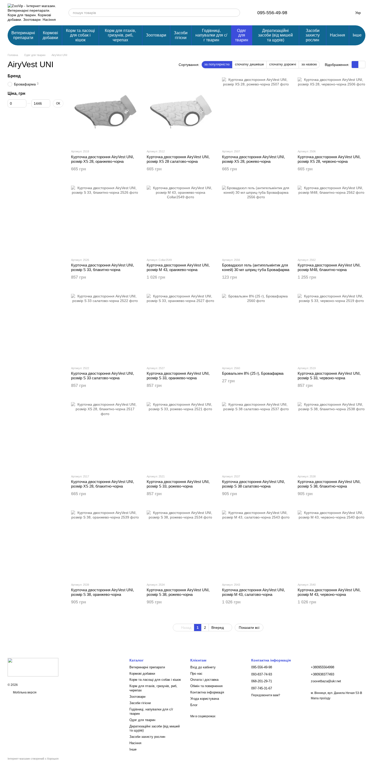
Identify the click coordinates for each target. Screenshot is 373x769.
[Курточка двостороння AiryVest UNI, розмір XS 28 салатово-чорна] (181, 111)
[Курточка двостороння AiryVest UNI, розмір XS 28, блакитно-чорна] (105, 436)
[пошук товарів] (236, 13)
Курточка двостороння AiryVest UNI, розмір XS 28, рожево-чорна (253, 159)
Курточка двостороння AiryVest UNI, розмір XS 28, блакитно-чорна (102, 483)
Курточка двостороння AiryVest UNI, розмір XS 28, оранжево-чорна (102, 159)
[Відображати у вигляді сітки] (355, 64)
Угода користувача (204, 699)
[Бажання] (320, 13)
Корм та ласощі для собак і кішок (80, 35)
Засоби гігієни (181, 35)
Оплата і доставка (204, 680)
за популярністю (217, 64)
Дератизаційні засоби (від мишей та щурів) (275, 35)
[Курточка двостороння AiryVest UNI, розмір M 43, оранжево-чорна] (181, 220)
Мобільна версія (24, 692)
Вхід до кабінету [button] (203, 667)
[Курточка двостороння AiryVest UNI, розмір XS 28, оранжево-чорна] (105, 111)
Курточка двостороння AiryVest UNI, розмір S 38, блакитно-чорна (329, 483)
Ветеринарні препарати (23, 35)
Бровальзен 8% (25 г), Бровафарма (252, 373)
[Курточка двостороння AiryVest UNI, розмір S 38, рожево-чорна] (181, 544)
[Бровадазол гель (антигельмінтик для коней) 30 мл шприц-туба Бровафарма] (256, 220)
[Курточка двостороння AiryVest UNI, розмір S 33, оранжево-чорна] (181, 328)
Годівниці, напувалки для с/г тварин (211, 35)
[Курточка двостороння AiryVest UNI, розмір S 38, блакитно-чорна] (332, 436)
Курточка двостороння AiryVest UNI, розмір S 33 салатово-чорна (102, 375)
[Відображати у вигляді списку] (362, 64)
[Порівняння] (306, 13)
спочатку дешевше (249, 64)
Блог (194, 705)
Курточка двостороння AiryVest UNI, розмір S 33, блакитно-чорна (102, 267)
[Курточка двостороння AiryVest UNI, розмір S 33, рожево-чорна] (181, 436)
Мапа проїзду (320, 698)
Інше (357, 35)
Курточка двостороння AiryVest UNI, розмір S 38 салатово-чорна (253, 483)
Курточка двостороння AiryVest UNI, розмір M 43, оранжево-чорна (178, 267)
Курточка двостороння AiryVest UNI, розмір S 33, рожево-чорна (178, 483)
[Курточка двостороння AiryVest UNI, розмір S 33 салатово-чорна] (105, 328)
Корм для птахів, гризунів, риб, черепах (120, 35)
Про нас (196, 673)
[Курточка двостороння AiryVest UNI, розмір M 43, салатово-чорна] (256, 544)
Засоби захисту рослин (313, 35)
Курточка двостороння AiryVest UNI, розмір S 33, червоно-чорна (329, 375)
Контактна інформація (207, 692)
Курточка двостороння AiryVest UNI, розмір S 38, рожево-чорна (178, 592)
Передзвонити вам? (265, 695)
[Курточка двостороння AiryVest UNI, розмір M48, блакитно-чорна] (332, 220)
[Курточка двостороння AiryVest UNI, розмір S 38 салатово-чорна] (256, 436)
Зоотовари (156, 35)
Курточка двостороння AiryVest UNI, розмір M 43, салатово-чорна (253, 592)
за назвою (309, 64)
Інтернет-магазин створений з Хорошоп (33, 758)
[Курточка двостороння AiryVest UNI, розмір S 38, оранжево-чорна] (105, 544)
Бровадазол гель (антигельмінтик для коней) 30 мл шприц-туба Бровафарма (255, 267)
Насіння (337, 35)
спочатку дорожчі (282, 64)
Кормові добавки (50, 35)
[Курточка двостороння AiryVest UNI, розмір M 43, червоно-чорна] (332, 544)
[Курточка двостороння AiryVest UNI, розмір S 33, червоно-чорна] (332, 328)
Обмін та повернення (206, 686)
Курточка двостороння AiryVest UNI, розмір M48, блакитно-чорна (329, 267)
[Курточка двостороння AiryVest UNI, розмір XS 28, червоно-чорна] (332, 111)
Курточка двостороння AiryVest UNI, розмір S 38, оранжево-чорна (102, 592)
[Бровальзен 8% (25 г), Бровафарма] (256, 328)
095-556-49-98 (272, 12)
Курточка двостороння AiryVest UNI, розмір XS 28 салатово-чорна (178, 159)
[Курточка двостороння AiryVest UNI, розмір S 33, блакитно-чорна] (105, 220)
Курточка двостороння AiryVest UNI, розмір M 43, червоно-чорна (329, 592)
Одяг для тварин (241, 35)
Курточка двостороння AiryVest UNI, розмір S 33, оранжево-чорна (178, 375)
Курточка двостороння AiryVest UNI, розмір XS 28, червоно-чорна (329, 159)
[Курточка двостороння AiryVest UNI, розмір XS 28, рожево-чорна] (256, 111)
